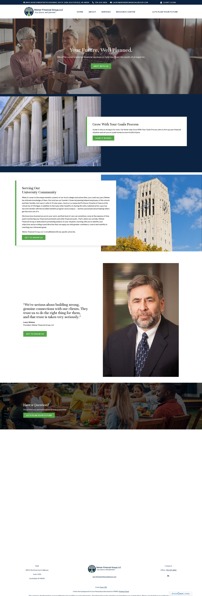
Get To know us (35, 334)
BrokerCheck (124, 591)
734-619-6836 (101, 2)
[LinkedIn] (168, 575)
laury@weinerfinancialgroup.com (130, 2)
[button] (80, 11)
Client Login (169, 2)
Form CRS (103, 587)
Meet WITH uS (101, 66)
